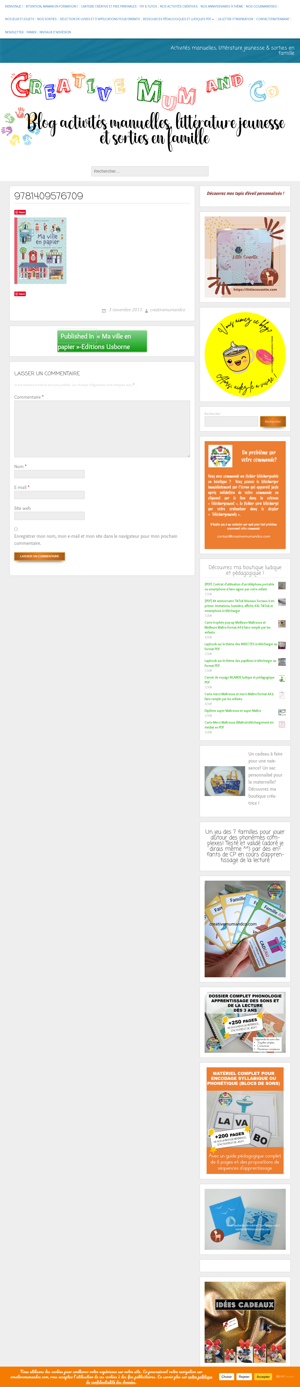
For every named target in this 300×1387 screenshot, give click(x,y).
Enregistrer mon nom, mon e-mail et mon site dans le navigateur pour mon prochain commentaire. (95, 539)
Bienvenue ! (14, 6)
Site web (22, 508)
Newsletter (14, 32)
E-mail (21, 487)
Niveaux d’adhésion (55, 32)
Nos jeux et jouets (19, 19)
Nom (20, 466)
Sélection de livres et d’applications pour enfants (100, 19)
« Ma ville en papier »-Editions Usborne (94, 341)
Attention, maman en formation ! (52, 6)
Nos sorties (47, 19)
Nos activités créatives (179, 6)
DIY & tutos (148, 6)
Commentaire (29, 397)
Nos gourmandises (261, 6)
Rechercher (212, 414)
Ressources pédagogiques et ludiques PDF (177, 19)
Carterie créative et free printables (109, 6)
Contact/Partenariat (272, 19)
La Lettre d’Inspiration (235, 19)
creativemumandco (167, 309)
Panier (32, 32)
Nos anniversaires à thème (222, 6)
